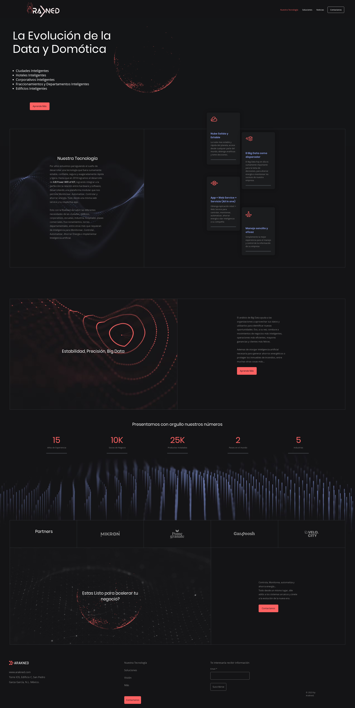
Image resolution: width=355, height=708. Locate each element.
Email (212, 669)
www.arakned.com (20, 672)
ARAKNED (21, 663)
